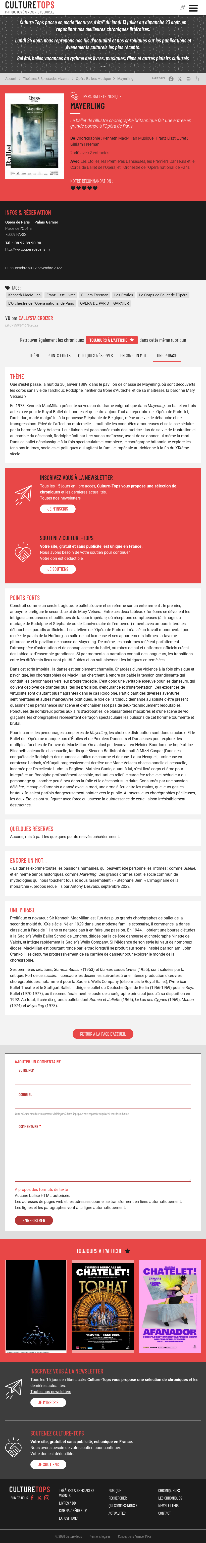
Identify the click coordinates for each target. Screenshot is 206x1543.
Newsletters (168, 1505)
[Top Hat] (103, 1306)
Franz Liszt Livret (60, 295)
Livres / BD (67, 1502)
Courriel (25, 1094)
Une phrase (167, 355)
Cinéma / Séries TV (73, 1510)
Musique (115, 1490)
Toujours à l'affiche (108, 340)
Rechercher (118, 1497)
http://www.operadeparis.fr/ (27, 249)
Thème (34, 355)
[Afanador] (170, 1306)
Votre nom (26, 1070)
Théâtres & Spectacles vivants (46, 79)
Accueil (10, 79)
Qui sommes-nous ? (123, 1505)
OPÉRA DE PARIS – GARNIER (104, 303)
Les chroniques (170, 1497)
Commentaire (28, 1126)
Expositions (68, 1517)
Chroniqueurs (169, 1490)
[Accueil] (30, 7)
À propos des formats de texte (41, 1189)
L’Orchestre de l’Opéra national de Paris (41, 303)
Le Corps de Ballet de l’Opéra (163, 295)
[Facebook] (32, 1497)
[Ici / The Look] (36, 1306)
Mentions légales (100, 1536)
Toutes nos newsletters (60, 498)
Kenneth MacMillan (24, 295)
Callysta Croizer (36, 318)
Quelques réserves (95, 355)
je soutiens (57, 569)
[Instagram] (47, 1497)
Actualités (117, 1512)
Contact (164, 1512)
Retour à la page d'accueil (103, 1034)
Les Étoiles (123, 295)
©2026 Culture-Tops (68, 1536)
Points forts (59, 355)
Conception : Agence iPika (134, 1536)
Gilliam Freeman (94, 295)
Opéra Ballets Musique (93, 79)
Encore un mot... (134, 355)
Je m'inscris (57, 509)
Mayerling (125, 79)
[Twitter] (39, 1497)
